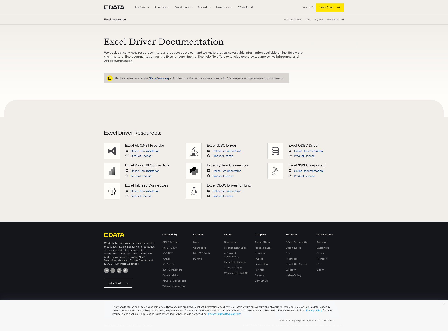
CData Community (159, 78)
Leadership (261, 264)
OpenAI (321, 269)
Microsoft (322, 258)
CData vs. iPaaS (233, 267)
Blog (288, 253)
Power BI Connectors (174, 280)
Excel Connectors (292, 19)
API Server (168, 264)
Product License (141, 156)
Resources (292, 258)
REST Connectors (172, 269)
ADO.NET (167, 253)
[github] (119, 270)
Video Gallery (293, 275)
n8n (319, 264)
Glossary (291, 269)
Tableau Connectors (173, 286)
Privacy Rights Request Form (224, 313)
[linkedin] (106, 270)
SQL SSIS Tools (201, 253)
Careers (259, 275)
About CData (262, 242)
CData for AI (245, 7)
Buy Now (319, 19)
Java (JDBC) (169, 247)
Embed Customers (235, 262)
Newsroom (261, 253)
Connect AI (199, 247)
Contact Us (261, 280)
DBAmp (197, 258)
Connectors (230, 242)
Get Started (333, 19)
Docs (308, 19)
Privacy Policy (314, 310)
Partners (259, 269)
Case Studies (293, 247)
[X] (112, 270)
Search (306, 7)
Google (321, 253)
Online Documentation (145, 151)
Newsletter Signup (296, 264)
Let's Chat (326, 7)
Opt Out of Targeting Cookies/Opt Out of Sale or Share (306, 320)
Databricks (323, 247)
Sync (196, 242)
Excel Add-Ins (170, 275)
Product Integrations (236, 247)
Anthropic (322, 242)
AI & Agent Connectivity (231, 255)
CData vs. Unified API (236, 273)
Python (166, 258)
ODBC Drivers (170, 242)
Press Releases (263, 247)
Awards (259, 258)
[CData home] (117, 7)
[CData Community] (125, 270)
